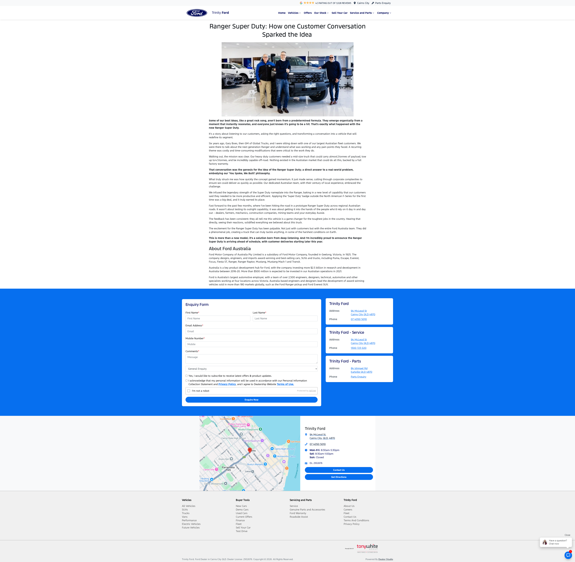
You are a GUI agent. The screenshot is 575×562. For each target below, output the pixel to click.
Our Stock (320, 13)
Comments (192, 351)
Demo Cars (242, 509)
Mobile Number (195, 338)
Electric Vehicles (191, 524)
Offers (308, 13)
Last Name (259, 312)
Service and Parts (361, 13)
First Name (192, 312)
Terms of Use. (285, 384)
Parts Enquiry (383, 3)
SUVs (185, 509)
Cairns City (363, 3)
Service (294, 506)
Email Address (194, 325)
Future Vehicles (191, 527)
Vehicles (293, 13)
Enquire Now (251, 399)
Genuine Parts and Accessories (307, 509)
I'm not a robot (200, 390)
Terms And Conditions (356, 520)
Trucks (185, 513)
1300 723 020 (358, 348)
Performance (189, 520)
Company (383, 13)
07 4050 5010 (359, 319)
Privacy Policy (227, 384)
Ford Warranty (298, 513)
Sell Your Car (340, 13)
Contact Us (339, 470)
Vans (184, 516)
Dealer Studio (385, 559)
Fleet (239, 524)
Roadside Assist (299, 516)
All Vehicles (188, 506)
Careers (348, 509)
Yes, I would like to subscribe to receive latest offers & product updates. (230, 375)
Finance (240, 520)
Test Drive (241, 531)
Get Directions (338, 477)
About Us (349, 506)
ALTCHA (312, 391)
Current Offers (244, 516)
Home (282, 13)
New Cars (241, 506)
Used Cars (241, 513)
